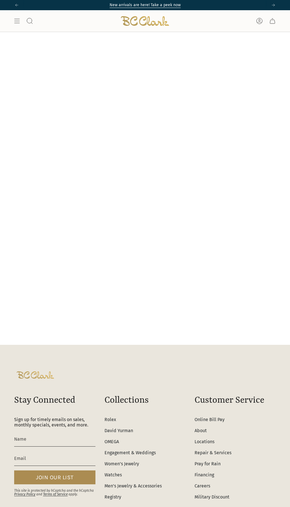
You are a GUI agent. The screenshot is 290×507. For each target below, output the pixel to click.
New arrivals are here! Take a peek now (145, 5)
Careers (202, 486)
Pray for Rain (208, 463)
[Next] (273, 5)
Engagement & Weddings (130, 452)
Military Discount (212, 497)
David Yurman (119, 430)
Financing (204, 475)
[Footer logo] (35, 375)
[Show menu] (17, 21)
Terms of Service (55, 494)
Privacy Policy (24, 494)
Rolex (110, 419)
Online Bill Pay (210, 419)
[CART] (272, 21)
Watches (113, 475)
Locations (204, 441)
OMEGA (112, 441)
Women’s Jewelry (122, 463)
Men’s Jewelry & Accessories (133, 486)
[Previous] (16, 5)
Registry (113, 497)
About (201, 430)
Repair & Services (213, 452)
